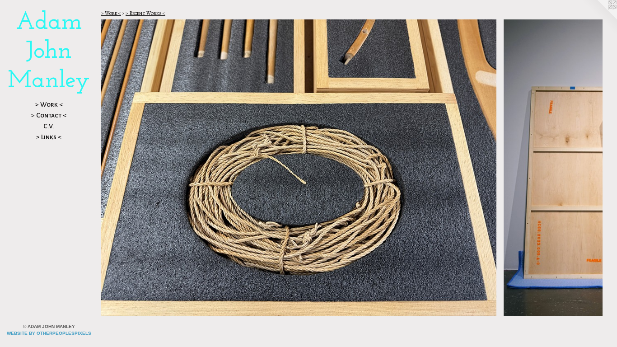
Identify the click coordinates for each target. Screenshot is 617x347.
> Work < (49, 104)
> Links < (48, 137)
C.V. (48, 126)
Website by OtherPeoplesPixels (49, 333)
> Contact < (48, 115)
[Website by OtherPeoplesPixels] (599, 18)
